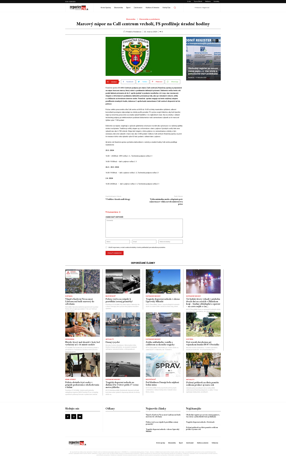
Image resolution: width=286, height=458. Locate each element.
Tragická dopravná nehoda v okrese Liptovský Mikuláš (163, 300)
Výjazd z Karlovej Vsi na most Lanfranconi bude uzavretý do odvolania (79, 301)
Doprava (69, 296)
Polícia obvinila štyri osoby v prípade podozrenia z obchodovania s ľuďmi (82, 385)
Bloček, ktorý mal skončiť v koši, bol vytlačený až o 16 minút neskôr (82, 343)
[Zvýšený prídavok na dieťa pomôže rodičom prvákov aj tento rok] (203, 365)
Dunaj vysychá (113, 342)
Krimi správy (70, 379)
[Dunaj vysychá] (123, 324)
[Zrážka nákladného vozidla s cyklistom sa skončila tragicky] (163, 324)
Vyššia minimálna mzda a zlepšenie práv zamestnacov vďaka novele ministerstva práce (166, 201)
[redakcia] (124, 32)
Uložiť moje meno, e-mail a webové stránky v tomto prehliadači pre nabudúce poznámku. (137, 247)
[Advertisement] (83, 51)
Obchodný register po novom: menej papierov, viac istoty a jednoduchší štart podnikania (203, 71)
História (189, 339)
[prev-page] (212, 40)
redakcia (137, 32)
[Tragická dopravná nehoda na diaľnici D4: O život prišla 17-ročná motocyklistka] (123, 365)
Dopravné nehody (153, 296)
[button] (175, 7)
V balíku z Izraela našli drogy (118, 199)
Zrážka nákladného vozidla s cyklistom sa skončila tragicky (160, 343)
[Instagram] (73, 416)
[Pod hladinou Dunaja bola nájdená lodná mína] (163, 365)
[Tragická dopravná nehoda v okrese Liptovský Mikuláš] (163, 281)
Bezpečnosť (111, 296)
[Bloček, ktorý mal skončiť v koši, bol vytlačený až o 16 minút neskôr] (82, 324)
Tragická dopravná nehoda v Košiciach (200, 422)
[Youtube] (79, 416)
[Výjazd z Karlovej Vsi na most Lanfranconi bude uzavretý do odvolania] (82, 281)
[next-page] (217, 40)
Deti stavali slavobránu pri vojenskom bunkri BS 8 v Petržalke (202, 343)
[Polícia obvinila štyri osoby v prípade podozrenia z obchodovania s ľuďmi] (82, 365)
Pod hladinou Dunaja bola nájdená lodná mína (162, 383)
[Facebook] (67, 416)
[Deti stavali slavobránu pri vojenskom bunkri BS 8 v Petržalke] (203, 324)
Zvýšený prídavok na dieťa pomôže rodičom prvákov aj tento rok (202, 383)
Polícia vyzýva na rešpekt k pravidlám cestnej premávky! (119, 300)
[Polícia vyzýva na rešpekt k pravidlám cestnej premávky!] (123, 281)
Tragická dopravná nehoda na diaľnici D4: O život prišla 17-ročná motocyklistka (122, 385)
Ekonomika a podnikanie (149, 19)
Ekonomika (130, 19)
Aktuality (110, 339)
